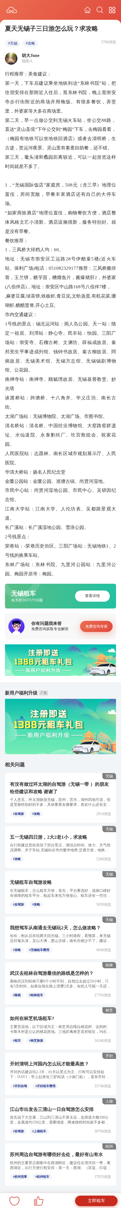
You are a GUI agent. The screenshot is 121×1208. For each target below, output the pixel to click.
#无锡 (12, 43)
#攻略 (30, 43)
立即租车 (96, 1200)
